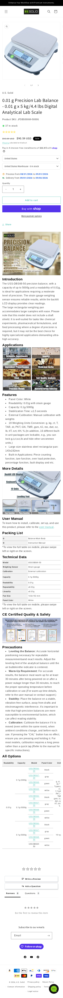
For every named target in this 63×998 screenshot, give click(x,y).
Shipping (5, 143)
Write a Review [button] (33, 879)
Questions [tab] (30, 893)
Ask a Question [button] (33, 886)
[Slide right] (38, 85)
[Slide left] (24, 85)
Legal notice (33, 991)
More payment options (31, 216)
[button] (6, 11)
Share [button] (8, 224)
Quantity (6, 183)
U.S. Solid (20, 982)
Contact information (16, 987)
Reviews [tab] (10, 893)
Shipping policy (34, 987)
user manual (46, 527)
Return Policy (48, 982)
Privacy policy (33, 982)
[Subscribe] (48, 935)
